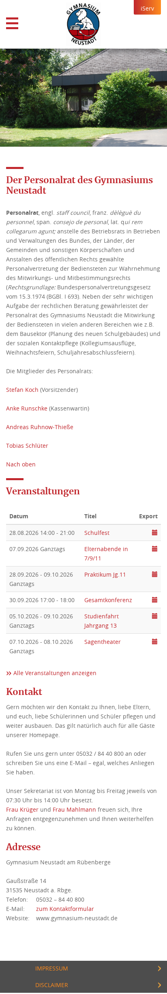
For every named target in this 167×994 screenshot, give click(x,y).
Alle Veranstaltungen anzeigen (54, 673)
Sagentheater (102, 642)
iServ (147, 8)
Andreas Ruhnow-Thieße (39, 427)
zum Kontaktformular (65, 909)
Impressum (51, 968)
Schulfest (96, 533)
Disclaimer (51, 985)
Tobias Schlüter (27, 445)
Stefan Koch (22, 389)
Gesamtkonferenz (108, 600)
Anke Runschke (26, 408)
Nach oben (21, 464)
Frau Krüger (22, 809)
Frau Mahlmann (74, 809)
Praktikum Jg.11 (105, 574)
